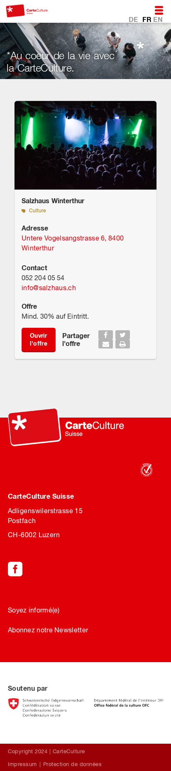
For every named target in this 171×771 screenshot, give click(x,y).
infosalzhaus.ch (49, 287)
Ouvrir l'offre (38, 339)
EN (158, 19)
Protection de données (72, 764)
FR (147, 19)
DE (134, 19)
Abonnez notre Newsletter (48, 630)
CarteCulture (69, 751)
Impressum (22, 764)
